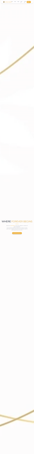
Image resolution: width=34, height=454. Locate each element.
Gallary (18, 1)
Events (15, 1)
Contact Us (25, 2)
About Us (21, 2)
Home (12, 1)
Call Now (28, 2)
